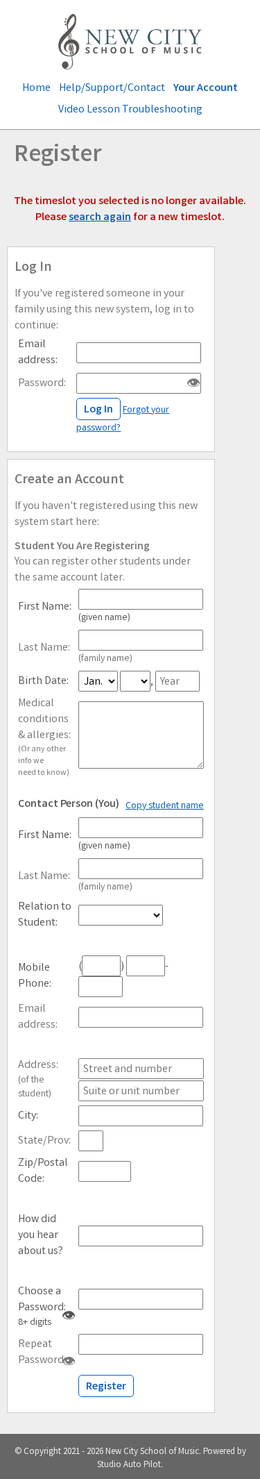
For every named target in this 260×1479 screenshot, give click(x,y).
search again (100, 218)
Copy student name (164, 806)
